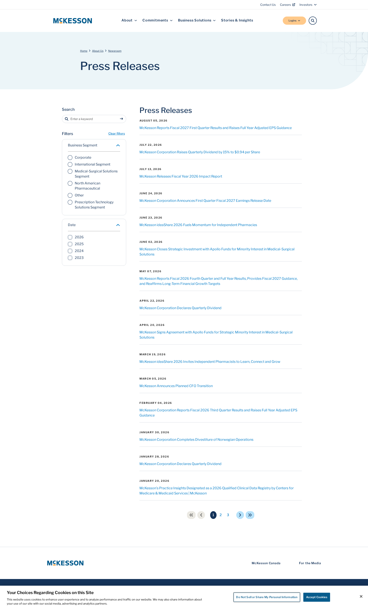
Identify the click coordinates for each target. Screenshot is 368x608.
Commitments (155, 20)
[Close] (361, 596)
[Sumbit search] (122, 119)
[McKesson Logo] (65, 563)
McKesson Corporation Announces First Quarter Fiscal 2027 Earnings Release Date (205, 201)
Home (83, 50)
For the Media (310, 563)
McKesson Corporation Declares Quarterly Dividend (180, 308)
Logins (292, 20)
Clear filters (116, 133)
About (127, 20)
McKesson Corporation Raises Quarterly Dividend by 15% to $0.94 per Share (199, 152)
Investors (305, 4)
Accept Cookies (317, 597)
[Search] (313, 21)
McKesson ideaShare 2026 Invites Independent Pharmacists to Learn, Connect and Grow (209, 362)
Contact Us (268, 4)
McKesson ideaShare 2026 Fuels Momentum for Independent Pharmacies (198, 225)
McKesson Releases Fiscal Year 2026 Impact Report (180, 176)
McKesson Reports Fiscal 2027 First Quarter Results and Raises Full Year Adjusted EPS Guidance (215, 128)
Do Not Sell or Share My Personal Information (267, 597)
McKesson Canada (266, 563)
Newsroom (114, 50)
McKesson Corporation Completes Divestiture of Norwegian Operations (196, 440)
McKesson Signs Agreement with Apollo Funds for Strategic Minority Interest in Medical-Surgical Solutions (216, 334)
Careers (285, 4)
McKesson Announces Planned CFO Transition (176, 386)
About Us (97, 50)
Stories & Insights (237, 20)
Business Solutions (194, 20)
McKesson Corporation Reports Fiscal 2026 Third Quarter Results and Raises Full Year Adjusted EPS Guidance (218, 412)
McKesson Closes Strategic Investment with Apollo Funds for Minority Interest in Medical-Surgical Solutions (217, 251)
